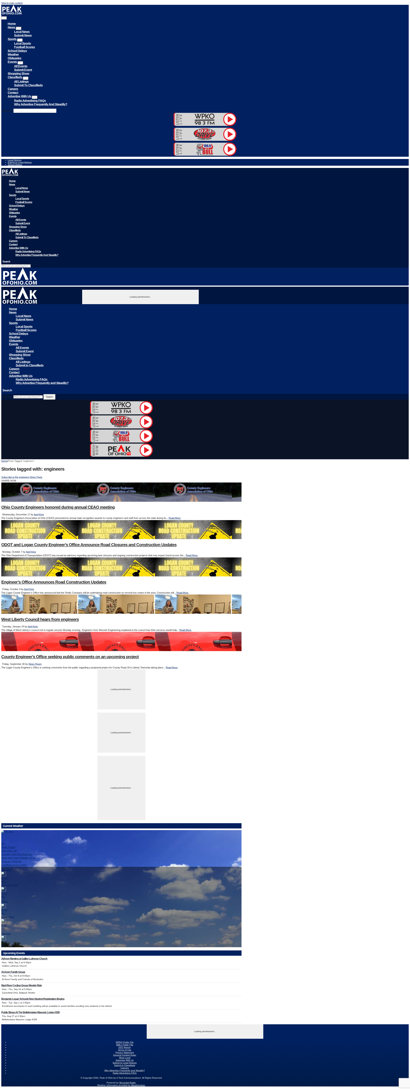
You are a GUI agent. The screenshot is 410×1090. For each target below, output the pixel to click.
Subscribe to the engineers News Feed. (21, 477)
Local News (22, 31)
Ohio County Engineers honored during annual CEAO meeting (58, 507)
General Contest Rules (124, 1055)
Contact (13, 92)
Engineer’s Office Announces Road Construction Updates (53, 582)
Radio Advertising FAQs (30, 100)
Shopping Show (18, 73)
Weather (13, 54)
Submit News (23, 35)
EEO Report (125, 1047)
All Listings (21, 81)
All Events (20, 66)
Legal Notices (14, 160)
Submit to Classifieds (28, 85)
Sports (12, 39)
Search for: (7, 110)
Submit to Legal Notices (20, 162)
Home (12, 23)
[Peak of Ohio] (12, 13)
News (12, 27)
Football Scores (24, 47)
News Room (35, 664)
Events (13, 61)
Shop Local (124, 1057)
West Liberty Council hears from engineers (40, 619)
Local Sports (22, 43)
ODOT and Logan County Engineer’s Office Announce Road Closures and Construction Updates (88, 544)
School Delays (17, 50)
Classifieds (15, 77)
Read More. (175, 518)
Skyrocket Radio (127, 1082)
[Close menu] (4, 18)
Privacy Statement (124, 1052)
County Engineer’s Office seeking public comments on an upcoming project (70, 656)
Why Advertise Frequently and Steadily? (40, 104)
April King (39, 514)
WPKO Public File (125, 1042)
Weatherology (138, 1085)
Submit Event (23, 69)
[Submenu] (18, 28)
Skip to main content (12, 3)
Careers (13, 89)
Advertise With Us (20, 96)
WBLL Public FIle (124, 1045)
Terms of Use (124, 1050)
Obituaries (14, 58)
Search (49, 397)
